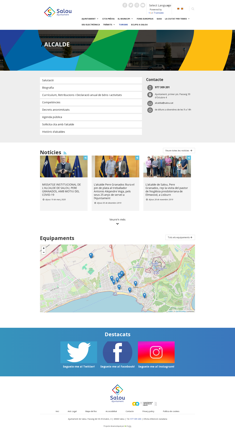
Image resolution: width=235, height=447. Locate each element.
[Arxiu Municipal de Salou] (121, 274)
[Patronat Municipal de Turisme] (119, 287)
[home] (58, 11)
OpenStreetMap (180, 311)
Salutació (48, 80)
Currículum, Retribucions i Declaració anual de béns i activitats (82, 95)
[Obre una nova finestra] (124, 5)
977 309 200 (135, 419)
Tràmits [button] (108, 24)
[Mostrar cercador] (193, 8)
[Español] (182, 8)
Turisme (123, 24)
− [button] (44, 252)
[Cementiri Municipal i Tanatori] (90, 255)
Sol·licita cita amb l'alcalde (58, 124)
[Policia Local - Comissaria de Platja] (130, 290)
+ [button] (44, 248)
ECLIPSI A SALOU (139, 24)
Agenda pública (52, 117)
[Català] (178, 8)
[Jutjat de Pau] (144, 295)
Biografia (48, 87)
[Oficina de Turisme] (135, 284)
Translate (159, 12)
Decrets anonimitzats (56, 109)
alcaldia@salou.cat (164, 102)
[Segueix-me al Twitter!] (78, 352)
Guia (159, 18)
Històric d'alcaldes (53, 132)
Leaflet (170, 311)
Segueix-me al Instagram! (156, 366)
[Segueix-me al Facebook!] (117, 352)
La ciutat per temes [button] (176, 18)
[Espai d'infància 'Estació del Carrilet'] (113, 282)
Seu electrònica (91, 24)
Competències (51, 102)
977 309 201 (162, 87)
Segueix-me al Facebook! (117, 366)
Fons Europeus (145, 18)
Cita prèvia (108, 18)
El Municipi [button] (124, 18)
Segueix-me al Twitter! (79, 366)
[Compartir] (86, 158)
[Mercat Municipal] (117, 280)
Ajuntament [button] (89, 18)
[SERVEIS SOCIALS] (119, 276)
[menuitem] (178, 8)
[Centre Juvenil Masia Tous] (111, 278)
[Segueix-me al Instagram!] (156, 352)
